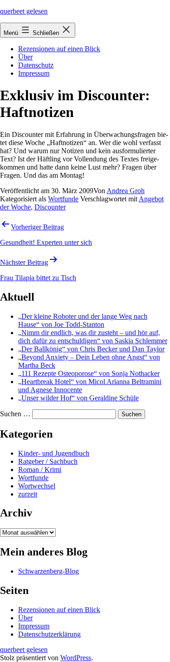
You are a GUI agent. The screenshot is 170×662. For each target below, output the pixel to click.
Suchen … (15, 414)
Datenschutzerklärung (49, 634)
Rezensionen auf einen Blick (59, 49)
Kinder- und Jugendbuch (53, 453)
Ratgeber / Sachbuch (48, 461)
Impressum (33, 73)
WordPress (75, 658)
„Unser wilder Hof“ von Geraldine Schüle (78, 398)
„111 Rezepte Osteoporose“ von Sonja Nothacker (89, 373)
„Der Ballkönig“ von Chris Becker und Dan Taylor (91, 349)
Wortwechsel (36, 486)
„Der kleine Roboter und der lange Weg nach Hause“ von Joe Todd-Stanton (82, 320)
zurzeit (27, 494)
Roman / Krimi (39, 469)
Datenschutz (35, 65)
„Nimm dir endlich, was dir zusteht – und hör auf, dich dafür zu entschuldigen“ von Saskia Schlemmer (92, 337)
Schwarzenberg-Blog (48, 571)
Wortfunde (63, 199)
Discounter (50, 207)
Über (25, 57)
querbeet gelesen (24, 11)
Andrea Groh (126, 191)
